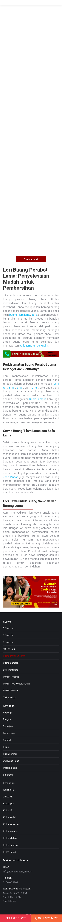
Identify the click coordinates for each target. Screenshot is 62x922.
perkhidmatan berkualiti (33, 345)
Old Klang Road (11, 760)
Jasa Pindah (10, 477)
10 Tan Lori (9, 649)
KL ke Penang (10, 845)
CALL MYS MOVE (48, 918)
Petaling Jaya (10, 767)
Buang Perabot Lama (14, 656)
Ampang (7, 712)
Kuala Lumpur (37, 399)
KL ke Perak (9, 852)
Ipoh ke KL (8, 789)
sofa (34, 314)
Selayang (8, 774)
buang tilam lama (19, 314)
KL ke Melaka (10, 838)
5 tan (20, 387)
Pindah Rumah (10, 690)
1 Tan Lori (8, 628)
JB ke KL (7, 796)
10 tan (34, 387)
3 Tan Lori (8, 635)
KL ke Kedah (9, 817)
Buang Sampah (11, 662)
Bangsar (7, 719)
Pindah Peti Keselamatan (16, 683)
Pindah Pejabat (11, 676)
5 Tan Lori (8, 642)
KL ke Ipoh (8, 803)
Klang (6, 747)
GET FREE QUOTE (15, 918)
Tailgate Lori (9, 697)
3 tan (12, 387)
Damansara (9, 733)
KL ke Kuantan (10, 831)
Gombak (7, 740)
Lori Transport (10, 669)
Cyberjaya (8, 726)
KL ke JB (7, 810)
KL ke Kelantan (11, 824)
